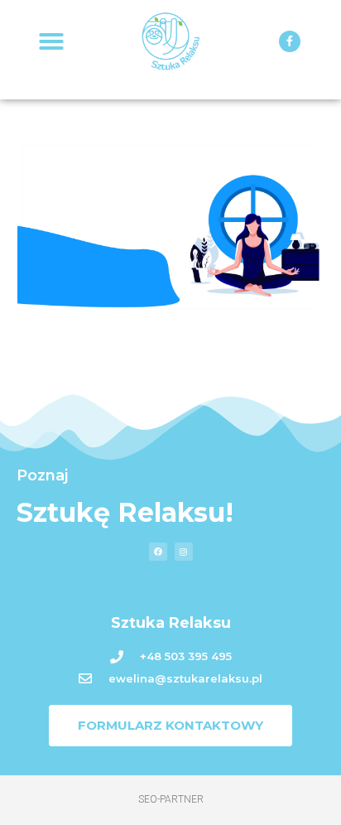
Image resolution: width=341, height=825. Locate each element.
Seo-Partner (171, 799)
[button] (51, 41)
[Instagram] (184, 552)
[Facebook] (158, 552)
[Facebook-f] (289, 41)
